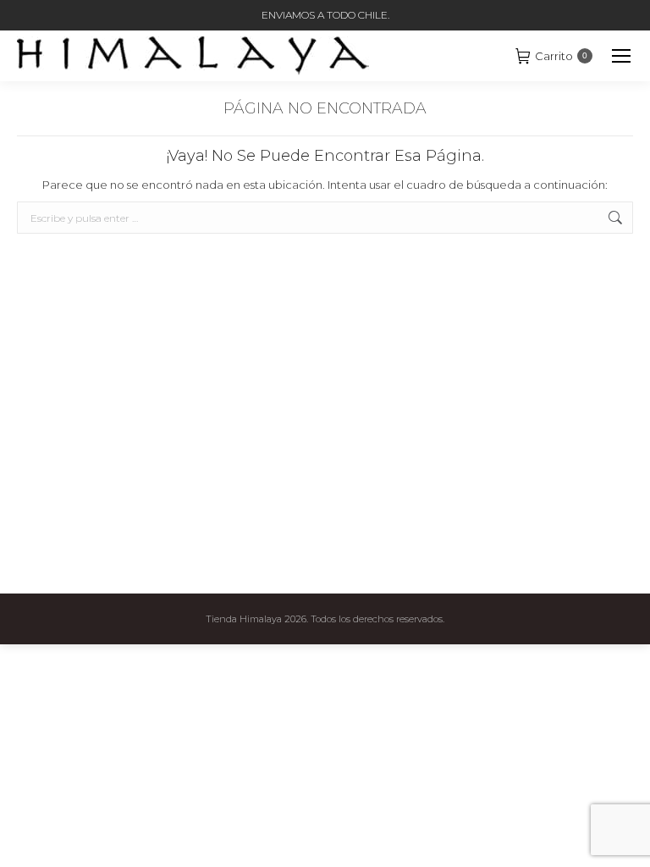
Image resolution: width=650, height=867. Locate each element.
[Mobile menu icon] (621, 56)
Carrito (561, 56)
